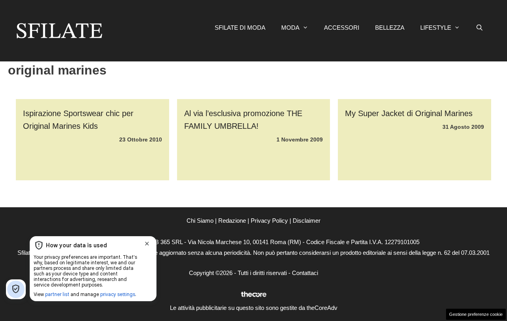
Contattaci (305, 272)
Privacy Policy (269, 220)
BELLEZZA (389, 27)
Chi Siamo (200, 220)
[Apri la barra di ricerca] (479, 28)
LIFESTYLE (435, 27)
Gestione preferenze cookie (476, 314)
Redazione (232, 220)
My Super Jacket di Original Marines (409, 113)
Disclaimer (306, 220)
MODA (290, 27)
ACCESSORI (341, 27)
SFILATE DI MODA (240, 27)
